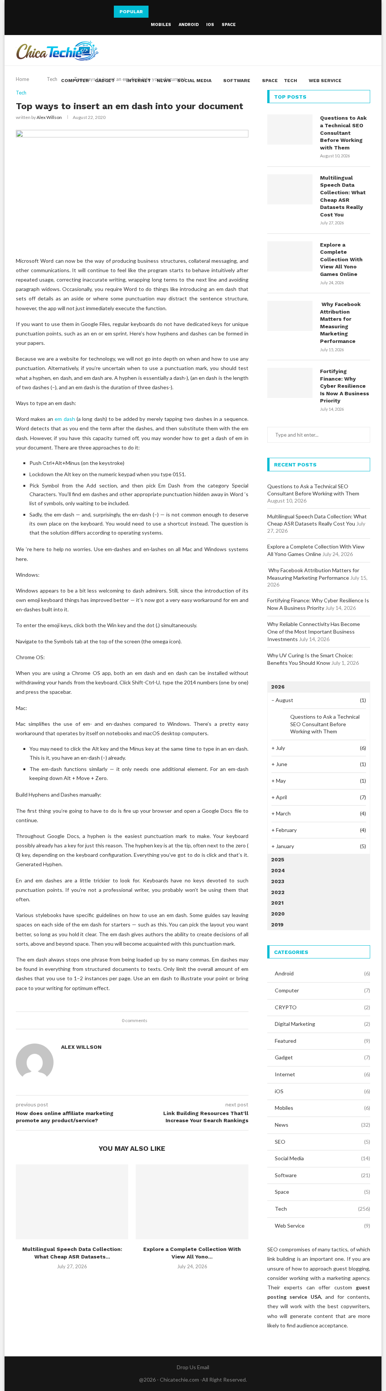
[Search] (366, 81)
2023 (277, 881)
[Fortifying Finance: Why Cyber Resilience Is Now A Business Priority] (289, 383)
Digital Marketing (322, 1024)
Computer (75, 80)
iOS (210, 24)
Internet (138, 80)
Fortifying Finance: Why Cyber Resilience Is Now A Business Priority (344, 386)
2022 (278, 892)
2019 (277, 925)
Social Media (194, 80)
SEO (322, 1141)
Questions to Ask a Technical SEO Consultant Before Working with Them (343, 132)
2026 (278, 687)
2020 (278, 914)
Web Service (325, 80)
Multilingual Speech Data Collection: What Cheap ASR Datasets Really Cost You (343, 196)
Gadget (105, 80)
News (164, 80)
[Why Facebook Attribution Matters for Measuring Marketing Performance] (289, 316)
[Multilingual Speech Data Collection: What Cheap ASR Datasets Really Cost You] (72, 1201)
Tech (290, 80)
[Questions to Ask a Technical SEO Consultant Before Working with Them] (289, 129)
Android (189, 24)
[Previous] (156, 12)
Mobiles (161, 24)
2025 (277, 859)
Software (236, 80)
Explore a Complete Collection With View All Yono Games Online (341, 259)
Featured (322, 1041)
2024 (278, 870)
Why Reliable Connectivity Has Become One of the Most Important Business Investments (313, 631)
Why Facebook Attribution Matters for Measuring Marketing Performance (340, 322)
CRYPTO (322, 1007)
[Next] (165, 12)
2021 (277, 903)
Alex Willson (49, 117)
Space (229, 24)
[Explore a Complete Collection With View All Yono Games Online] (192, 1201)
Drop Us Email (193, 1367)
